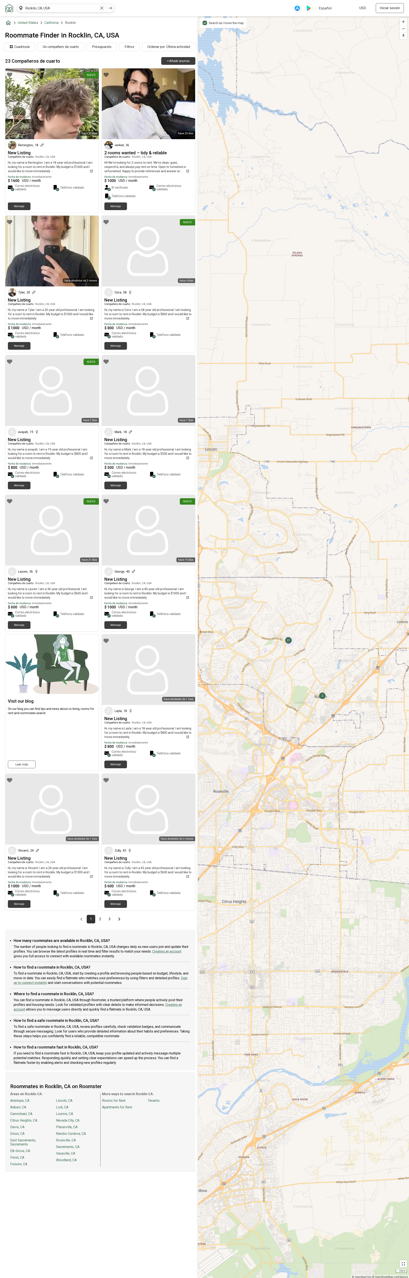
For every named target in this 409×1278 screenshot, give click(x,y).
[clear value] (102, 8)
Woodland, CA (66, 1160)
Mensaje (19, 206)
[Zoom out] (403, 28)
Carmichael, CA (21, 1114)
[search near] (21, 8)
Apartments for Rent (117, 1107)
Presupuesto (101, 47)
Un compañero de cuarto (61, 47)
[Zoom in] (403, 21)
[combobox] (61, 8)
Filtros (129, 47)
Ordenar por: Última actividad (168, 47)
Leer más (22, 764)
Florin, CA (17, 1157)
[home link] (9, 8)
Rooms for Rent (113, 1101)
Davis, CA (17, 1127)
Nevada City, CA (67, 1120)
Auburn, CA (18, 1107)
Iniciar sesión (390, 8)
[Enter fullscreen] (403, 1263)
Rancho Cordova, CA (71, 1134)
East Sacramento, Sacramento (23, 1142)
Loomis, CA (64, 1114)
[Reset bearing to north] (403, 35)
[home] (9, 23)
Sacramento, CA (67, 1147)
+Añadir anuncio (178, 61)
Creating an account (166, 951)
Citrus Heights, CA (23, 1120)
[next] (110, 8)
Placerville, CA (67, 1127)
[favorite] (9, 75)
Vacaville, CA (65, 1153)
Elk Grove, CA (20, 1151)
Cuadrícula (22, 47)
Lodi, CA (62, 1107)
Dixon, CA (17, 1134)
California (52, 23)
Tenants (154, 1101)
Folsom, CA (18, 1164)
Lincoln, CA (64, 1101)
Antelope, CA (19, 1101)
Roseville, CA (66, 1140)
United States (28, 23)
